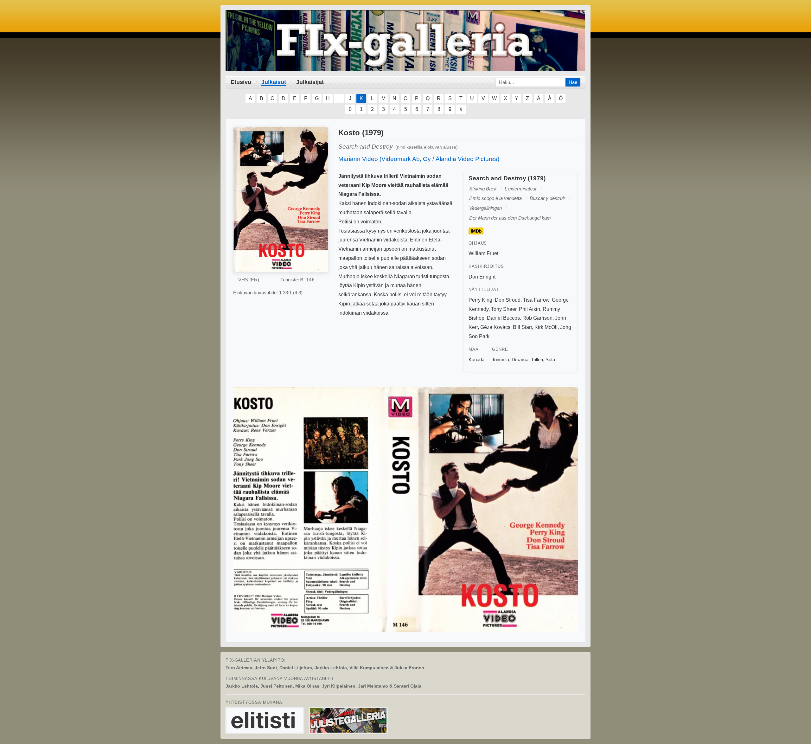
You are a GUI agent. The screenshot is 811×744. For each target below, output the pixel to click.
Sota (550, 359)
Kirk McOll (546, 327)
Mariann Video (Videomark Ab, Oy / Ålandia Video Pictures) (418, 159)
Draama (520, 359)
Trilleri (537, 359)
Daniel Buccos (503, 318)
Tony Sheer (503, 309)
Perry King (480, 300)
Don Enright (482, 276)
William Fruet (483, 253)
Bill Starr (522, 327)
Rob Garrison (537, 318)
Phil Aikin (529, 309)
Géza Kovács (495, 327)
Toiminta (500, 359)
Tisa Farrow (536, 300)
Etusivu (241, 82)
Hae (573, 82)
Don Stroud (507, 300)
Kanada (476, 359)
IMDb (476, 231)
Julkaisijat (310, 82)
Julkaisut (273, 82)
